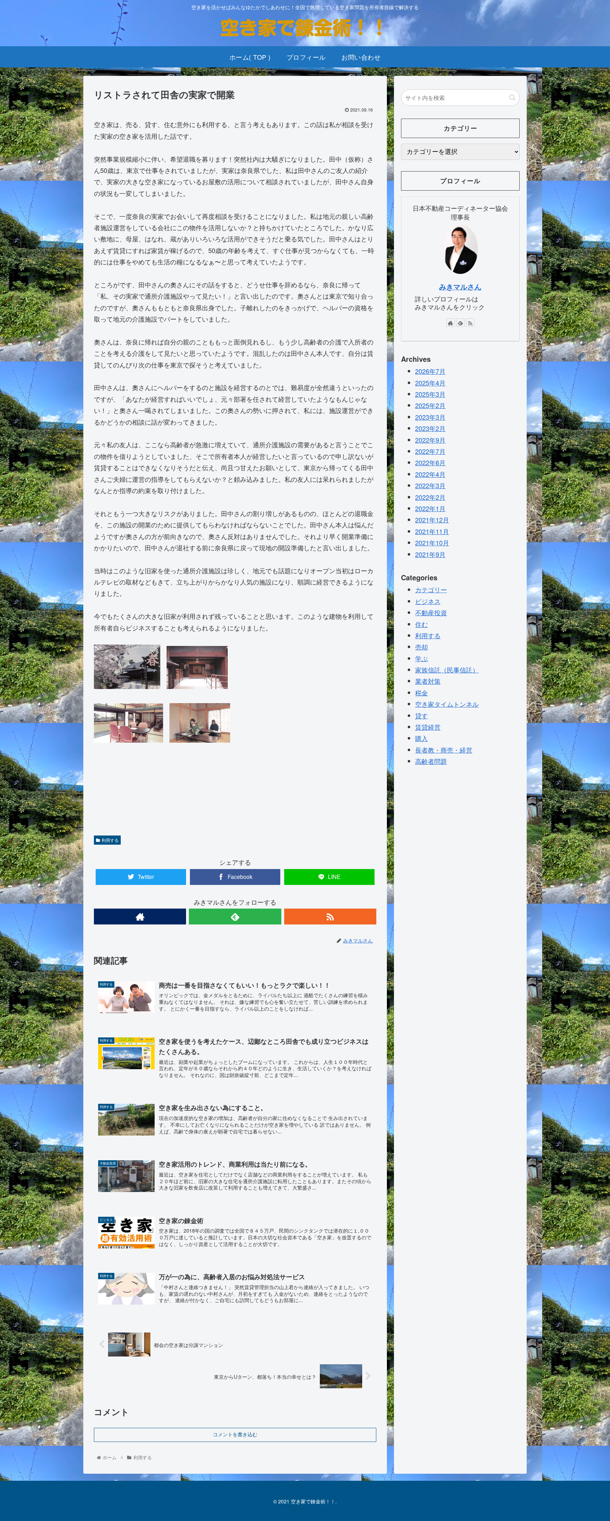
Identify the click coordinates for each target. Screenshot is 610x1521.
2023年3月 (430, 416)
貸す (421, 715)
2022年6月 (430, 462)
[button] (512, 98)
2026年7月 (430, 371)
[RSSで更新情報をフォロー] (330, 916)
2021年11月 (432, 531)
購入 (421, 738)
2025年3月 (430, 394)
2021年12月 (432, 519)
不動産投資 (431, 612)
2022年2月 (430, 496)
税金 (421, 692)
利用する (110, 840)
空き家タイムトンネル (447, 703)
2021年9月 (430, 553)
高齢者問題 (431, 761)
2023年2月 (430, 428)
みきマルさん (460, 287)
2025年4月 (430, 382)
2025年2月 (430, 405)
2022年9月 (430, 439)
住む (421, 623)
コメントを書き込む (235, 1434)
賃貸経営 (428, 726)
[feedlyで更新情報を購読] (235, 916)
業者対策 (428, 680)
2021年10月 (432, 542)
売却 (421, 646)
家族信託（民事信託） (447, 669)
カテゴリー (431, 589)
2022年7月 (430, 451)
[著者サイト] (140, 916)
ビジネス (428, 600)
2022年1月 (430, 508)
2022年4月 (430, 474)
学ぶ (421, 658)
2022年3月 (430, 485)
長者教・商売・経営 (443, 749)
